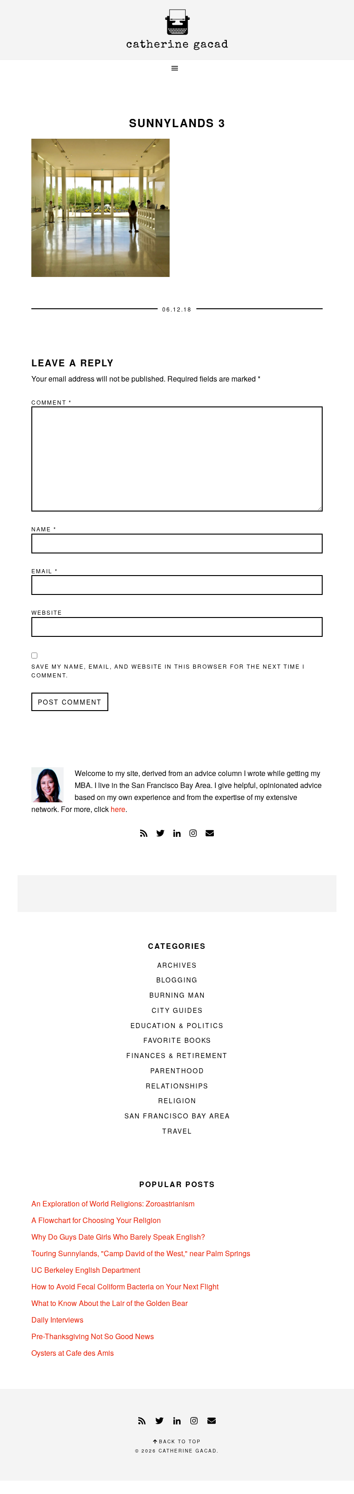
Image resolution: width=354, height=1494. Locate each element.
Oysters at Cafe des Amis (72, 1352)
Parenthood (177, 1070)
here (118, 809)
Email (44, 571)
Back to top (179, 1441)
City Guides (177, 1010)
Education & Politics (177, 1025)
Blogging (177, 979)
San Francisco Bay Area (177, 1115)
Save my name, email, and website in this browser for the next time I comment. (168, 670)
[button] (177, 68)
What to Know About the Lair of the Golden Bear (109, 1303)
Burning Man (177, 995)
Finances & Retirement (177, 1055)
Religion (177, 1100)
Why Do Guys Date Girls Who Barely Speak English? (118, 1236)
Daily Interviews (57, 1319)
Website (46, 612)
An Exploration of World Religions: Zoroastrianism (113, 1203)
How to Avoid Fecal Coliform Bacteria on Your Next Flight (124, 1286)
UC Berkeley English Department (85, 1270)
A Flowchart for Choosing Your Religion (96, 1220)
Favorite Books (177, 1040)
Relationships (177, 1085)
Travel (177, 1130)
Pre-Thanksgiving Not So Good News (92, 1336)
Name (44, 529)
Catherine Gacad (177, 29)
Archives (177, 965)
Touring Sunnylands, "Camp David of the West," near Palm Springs (140, 1253)
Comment (51, 402)
